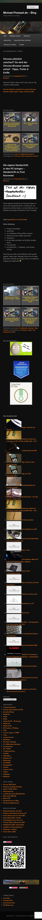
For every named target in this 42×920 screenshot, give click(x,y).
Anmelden (6, 898)
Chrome (17, 156)
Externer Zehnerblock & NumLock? (15, 813)
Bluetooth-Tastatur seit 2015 (12, 811)
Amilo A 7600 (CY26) (10, 789)
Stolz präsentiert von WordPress (26, 916)
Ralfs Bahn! (7, 756)
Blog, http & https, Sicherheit (22, 40)
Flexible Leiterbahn (27, 520)
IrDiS (5, 730)
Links (16, 154)
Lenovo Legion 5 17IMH (11, 733)
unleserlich (28, 156)
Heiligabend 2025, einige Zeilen (13, 825)
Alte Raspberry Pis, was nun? (13, 820)
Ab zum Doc (25, 613)
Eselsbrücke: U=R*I (28, 603)
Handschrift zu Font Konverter (17, 219)
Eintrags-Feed (7, 900)
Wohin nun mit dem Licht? (29, 594)
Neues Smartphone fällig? (30, 645)
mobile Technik (8, 737)
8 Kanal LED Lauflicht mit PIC (13, 710)
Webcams (6, 776)
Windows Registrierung (11, 803)
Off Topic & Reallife (9, 742)
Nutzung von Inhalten (10, 44)
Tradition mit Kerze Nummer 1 (13, 827)
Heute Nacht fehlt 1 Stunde (12, 818)
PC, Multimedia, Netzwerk (26, 154)
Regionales (7, 760)
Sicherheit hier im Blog (11, 800)
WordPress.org (8, 905)
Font (34, 330)
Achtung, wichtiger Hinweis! (12, 787)
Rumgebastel (7, 765)
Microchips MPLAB (9, 796)
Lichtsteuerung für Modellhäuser (14, 794)
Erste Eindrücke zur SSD (29, 529)
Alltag (5, 716)
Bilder (5, 719)
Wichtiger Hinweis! (15, 36)
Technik (5, 767)
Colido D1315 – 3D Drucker (12, 721)
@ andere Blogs (8, 712)
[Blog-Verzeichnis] (13, 888)
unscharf (35, 156)
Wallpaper (6, 774)
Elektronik (6, 723)
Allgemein (6, 714)
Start (5, 36)
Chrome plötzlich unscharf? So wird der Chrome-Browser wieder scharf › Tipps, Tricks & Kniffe (16, 65)
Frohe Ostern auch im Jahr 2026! (14, 815)
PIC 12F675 (7, 749)
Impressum (27, 36)
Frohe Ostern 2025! (9, 832)
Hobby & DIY (7, 726)
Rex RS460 (6, 763)
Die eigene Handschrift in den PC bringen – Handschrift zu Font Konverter (15, 170)
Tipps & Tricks (8, 769)
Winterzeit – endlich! (10, 829)
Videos (5, 772)
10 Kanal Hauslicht (9, 707)
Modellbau (6, 740)
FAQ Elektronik (8, 791)
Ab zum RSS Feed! (9, 784)
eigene (30, 330)
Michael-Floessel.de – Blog (19, 12)
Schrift (23, 156)
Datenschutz (7, 40)
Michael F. (6, 78)
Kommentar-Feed (9, 903)
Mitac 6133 (6, 798)
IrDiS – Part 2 (26, 550)
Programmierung (9, 751)
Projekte (6, 753)
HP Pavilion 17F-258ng (10, 728)
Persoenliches (8, 746)
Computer (24, 330)
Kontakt (21, 44)
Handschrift (6, 332)
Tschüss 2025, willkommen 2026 (14, 822)
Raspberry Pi (7, 758)
